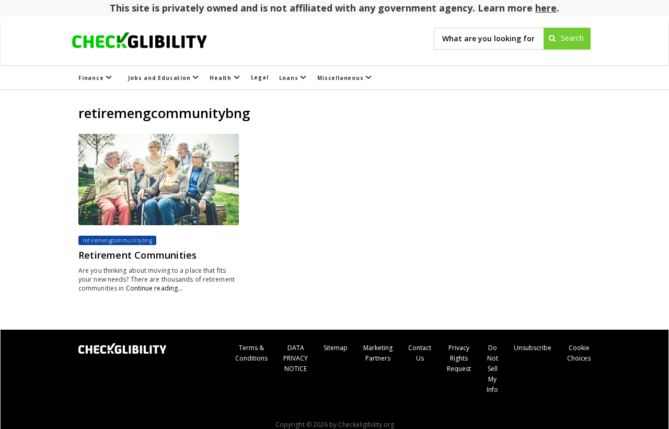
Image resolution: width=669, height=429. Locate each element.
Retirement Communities (137, 255)
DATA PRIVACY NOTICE (295, 358)
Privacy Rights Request (459, 358)
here (546, 8)
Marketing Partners (378, 353)
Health (222, 78)
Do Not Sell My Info (492, 368)
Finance (92, 78)
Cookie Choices (579, 353)
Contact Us (419, 353)
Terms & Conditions (251, 353)
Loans (290, 78)
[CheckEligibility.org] (148, 38)
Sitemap (336, 347)
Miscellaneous (341, 78)
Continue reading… (154, 288)
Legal (260, 77)
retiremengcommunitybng (117, 240)
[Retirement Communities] (158, 179)
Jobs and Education (160, 78)
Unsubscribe (532, 347)
